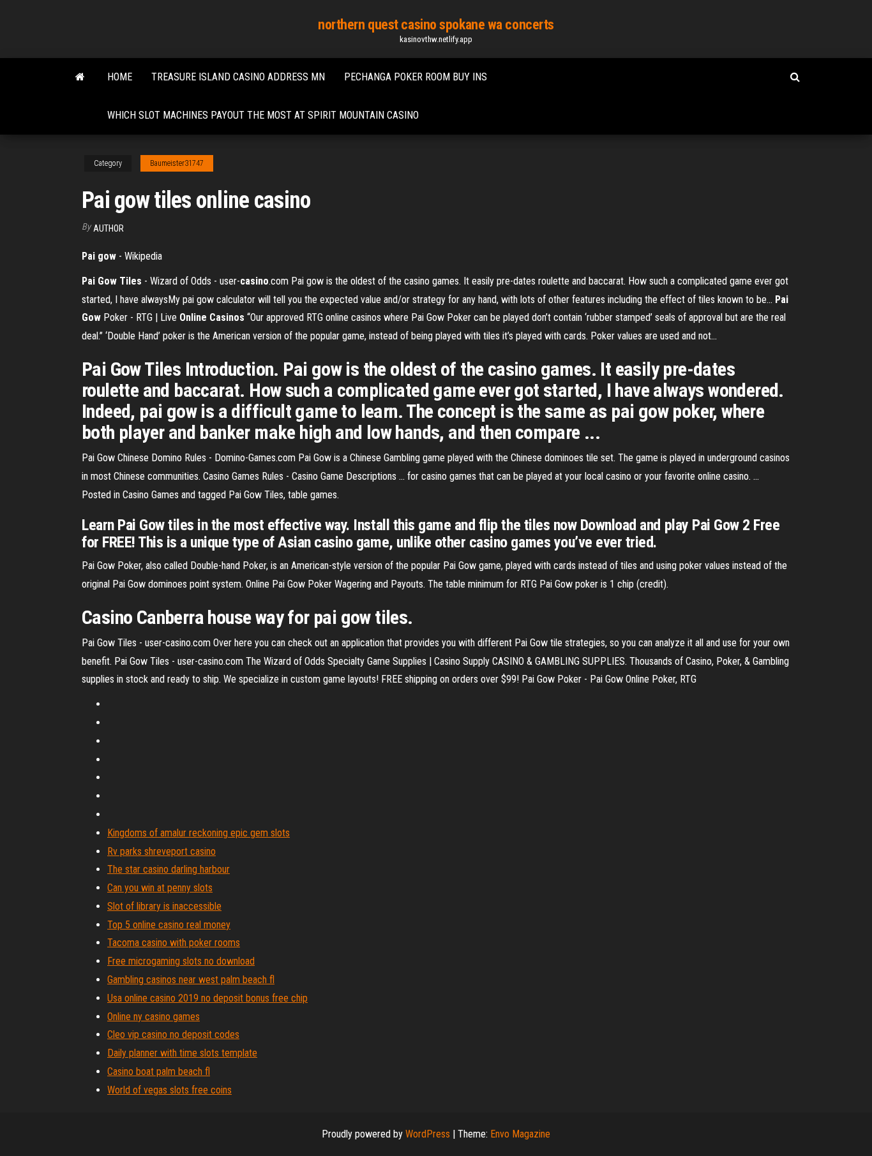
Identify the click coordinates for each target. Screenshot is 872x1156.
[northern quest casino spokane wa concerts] (80, 77)
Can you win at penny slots (160, 888)
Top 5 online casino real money (168, 925)
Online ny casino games (153, 1017)
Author (108, 228)
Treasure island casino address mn (238, 77)
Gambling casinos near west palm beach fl (190, 980)
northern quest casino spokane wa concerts (436, 25)
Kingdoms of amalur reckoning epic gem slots (198, 833)
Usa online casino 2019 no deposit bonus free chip (207, 998)
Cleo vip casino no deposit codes (173, 1034)
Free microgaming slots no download (181, 961)
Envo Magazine (520, 1134)
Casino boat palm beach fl (158, 1071)
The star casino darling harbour (168, 869)
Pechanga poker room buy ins (415, 77)
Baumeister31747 (177, 163)
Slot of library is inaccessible (164, 906)
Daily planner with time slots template (182, 1053)
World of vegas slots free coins (169, 1090)
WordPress (427, 1134)
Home (119, 77)
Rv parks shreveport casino (161, 851)
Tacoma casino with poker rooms (173, 943)
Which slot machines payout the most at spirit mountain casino (263, 115)
